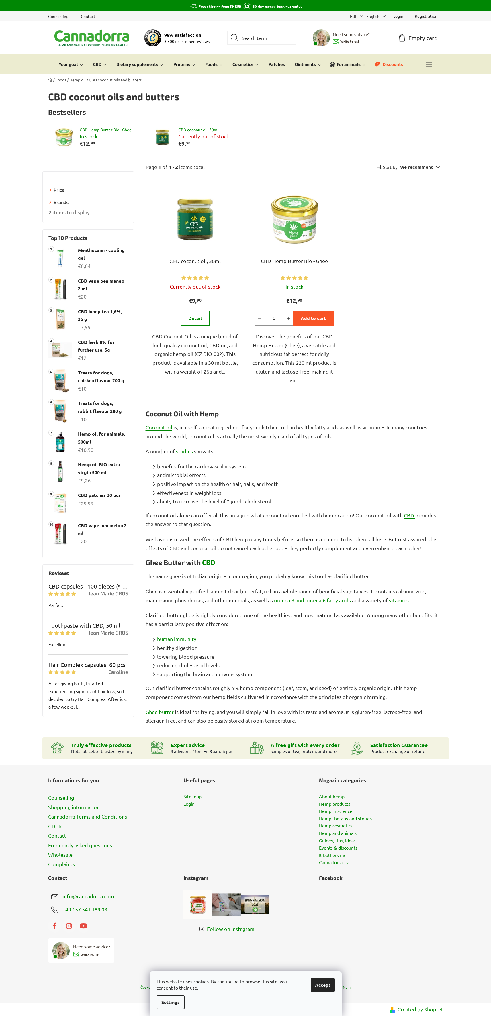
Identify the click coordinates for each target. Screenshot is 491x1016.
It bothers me (333, 855)
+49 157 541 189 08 (84, 909)
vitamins (399, 600)
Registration (426, 16)
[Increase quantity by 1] (288, 318)
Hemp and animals (338, 833)
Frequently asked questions (80, 845)
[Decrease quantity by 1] (259, 318)
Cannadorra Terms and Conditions (87, 816)
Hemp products (334, 804)
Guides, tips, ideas (337, 840)
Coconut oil (159, 427)
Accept (322, 985)
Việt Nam (343, 987)
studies (185, 451)
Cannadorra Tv (334, 862)
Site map (192, 796)
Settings (170, 1002)
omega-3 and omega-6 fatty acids (312, 600)
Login (189, 804)
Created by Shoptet (420, 1009)
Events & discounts (338, 847)
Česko (145, 987)
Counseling (58, 16)
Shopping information (74, 807)
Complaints (61, 864)
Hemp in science (335, 811)
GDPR (55, 826)
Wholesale (60, 855)
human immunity (176, 639)
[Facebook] (54, 926)
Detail (195, 318)
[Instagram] (69, 926)
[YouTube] (83, 926)
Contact (88, 16)
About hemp (332, 796)
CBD (409, 515)
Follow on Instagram (231, 929)
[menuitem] (70, 64)
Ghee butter (160, 712)
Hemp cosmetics (336, 825)
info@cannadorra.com (88, 896)
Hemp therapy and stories (345, 818)
